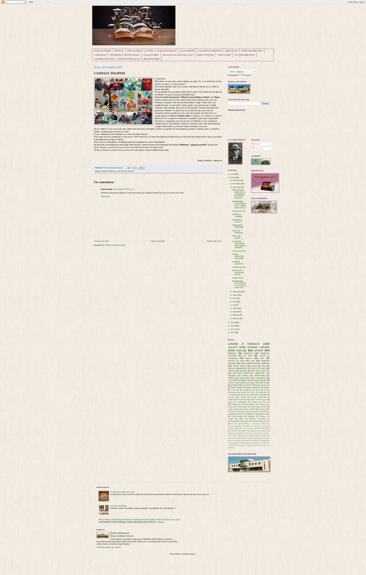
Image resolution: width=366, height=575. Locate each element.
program (257, 399)
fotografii (243, 371)
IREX (237, 428)
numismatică (248, 443)
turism (267, 421)
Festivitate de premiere (237, 221)
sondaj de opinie (245, 445)
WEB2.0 (244, 431)
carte (253, 368)
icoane (250, 421)
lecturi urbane (246, 399)
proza (265, 399)
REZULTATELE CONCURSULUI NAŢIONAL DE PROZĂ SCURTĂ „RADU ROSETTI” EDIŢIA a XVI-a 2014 (139, 520)
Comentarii (258, 148)
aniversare (262, 392)
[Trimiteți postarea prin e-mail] (128, 168)
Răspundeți (105, 196)
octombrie (237, 187)
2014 (233, 178)
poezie (247, 383)
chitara (257, 390)
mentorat (231, 443)
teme (265, 445)
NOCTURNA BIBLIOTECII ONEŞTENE (249, 373)
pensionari (256, 395)
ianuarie (236, 318)
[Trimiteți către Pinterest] (143, 167)
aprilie (235, 308)
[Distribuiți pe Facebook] (141, 167)
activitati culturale (258, 347)
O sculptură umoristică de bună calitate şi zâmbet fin (239, 244)
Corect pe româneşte (237, 232)
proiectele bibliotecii (127, 171)
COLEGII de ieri (100, 55)
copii (118, 171)
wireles (230, 447)
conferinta (245, 409)
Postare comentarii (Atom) (115, 245)
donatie (242, 421)
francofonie (248, 438)
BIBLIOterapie (233, 404)
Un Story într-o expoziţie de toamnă (238, 272)
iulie (234, 298)
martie (235, 312)
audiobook (263, 431)
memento (264, 440)
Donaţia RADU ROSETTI (166, 51)
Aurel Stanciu (235, 423)
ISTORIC (149, 51)
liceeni (246, 440)
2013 (233, 323)
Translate (247, 75)
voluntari (266, 383)
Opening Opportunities (237, 368)
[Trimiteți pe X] (138, 167)
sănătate (257, 445)
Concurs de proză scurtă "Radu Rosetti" (177, 55)
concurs (248, 358)
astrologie (253, 431)
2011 (233, 329)
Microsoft (259, 428)
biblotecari (231, 433)
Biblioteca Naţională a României (258, 414)
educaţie (231, 411)
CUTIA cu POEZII (224, 55)
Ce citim (247, 355)
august (235, 295)
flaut (240, 438)
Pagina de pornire (158, 241)
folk (237, 399)
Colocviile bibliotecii (248, 404)
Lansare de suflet (239, 251)
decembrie (237, 180)
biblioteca (232, 353)
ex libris (256, 383)
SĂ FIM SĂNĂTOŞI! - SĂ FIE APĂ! (238, 256)
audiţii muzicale (233, 409)
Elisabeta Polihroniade (254, 426)
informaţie (258, 421)
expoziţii (241, 350)
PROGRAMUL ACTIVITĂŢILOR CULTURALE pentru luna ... (239, 284)
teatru (263, 368)
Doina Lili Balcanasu (121, 533)
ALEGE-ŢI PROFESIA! (205, 55)
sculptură (254, 402)
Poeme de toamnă (236, 237)
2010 (233, 333)
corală (239, 435)
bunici (246, 433)
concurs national (234, 383)
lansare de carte (236, 361)
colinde (230, 399)
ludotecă (255, 440)
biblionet (231, 371)
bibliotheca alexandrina (257, 419)
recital (230, 402)
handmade (258, 438)
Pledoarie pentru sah (261, 385)
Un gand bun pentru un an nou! (122, 492)
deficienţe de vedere (260, 435)
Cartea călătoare (261, 423)
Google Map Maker (236, 419)
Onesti (252, 392)
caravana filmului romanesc (260, 433)
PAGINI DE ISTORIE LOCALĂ (128, 59)
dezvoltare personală (259, 409)
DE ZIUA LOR (237, 278)
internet (243, 392)
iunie (235, 302)
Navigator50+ (242, 380)
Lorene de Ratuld (248, 428)
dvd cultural (256, 371)
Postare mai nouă (101, 241)
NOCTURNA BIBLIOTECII (245, 55)
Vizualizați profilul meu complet (109, 547)
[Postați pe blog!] (135, 167)
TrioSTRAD (234, 431)
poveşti (257, 443)
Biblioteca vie (247, 423)
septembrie (237, 292)
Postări (257, 144)
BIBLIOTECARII (232, 51)
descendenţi (232, 438)
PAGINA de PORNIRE (102, 51)
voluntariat (232, 376)
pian (253, 361)
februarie (236, 315)
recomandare (241, 402)
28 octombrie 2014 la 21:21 (123, 189)
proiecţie (256, 411)
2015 (233, 174)
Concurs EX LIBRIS (151, 55)
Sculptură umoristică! (237, 263)
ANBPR (231, 378)
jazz (248, 395)
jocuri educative (235, 440)
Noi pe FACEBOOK (187, 51)
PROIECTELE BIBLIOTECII (252, 51)
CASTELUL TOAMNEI (237, 215)
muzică (242, 378)
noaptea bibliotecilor (253, 388)
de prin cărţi (247, 435)
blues (239, 433)
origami (266, 388)
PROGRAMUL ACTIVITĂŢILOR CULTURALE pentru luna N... (239, 205)
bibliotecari (248, 353)
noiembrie (237, 184)
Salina (267, 428)
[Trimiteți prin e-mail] (132, 167)
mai (234, 305)
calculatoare (247, 390)
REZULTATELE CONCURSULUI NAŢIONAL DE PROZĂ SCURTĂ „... (239, 194)
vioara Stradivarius (257, 378)
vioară (230, 380)
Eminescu (262, 416)
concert (232, 347)
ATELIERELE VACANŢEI (103, 59)
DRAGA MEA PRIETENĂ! (237, 226)
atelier (243, 363)
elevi (267, 371)
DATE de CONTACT (135, 51)
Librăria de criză (243, 385)
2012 (233, 326)
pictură (259, 350)
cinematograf (232, 421)
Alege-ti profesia (239, 366)
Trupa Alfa (235, 390)
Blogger (193, 554)
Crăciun (245, 376)
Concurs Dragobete (235, 426)
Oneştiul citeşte (241, 407)
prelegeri (247, 411)
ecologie (231, 395)
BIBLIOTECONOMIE (151, 59)
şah (232, 385)
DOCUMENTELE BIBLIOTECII (210, 51)
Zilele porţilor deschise (259, 407)
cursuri (233, 388)
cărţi (263, 366)
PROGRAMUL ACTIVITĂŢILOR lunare (125, 55)
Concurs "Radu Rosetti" (237, 397)
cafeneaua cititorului (259, 380)
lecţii (238, 411)
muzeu (239, 443)
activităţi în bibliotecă (109, 171)
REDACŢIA (119, 51)
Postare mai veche (214, 241)
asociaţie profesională (258, 397)
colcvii (232, 435)
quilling (264, 395)
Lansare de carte (238, 211)
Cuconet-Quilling (237, 416)
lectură (254, 366)
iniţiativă (266, 438)
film (240, 388)
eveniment (240, 395)
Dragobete (251, 416)
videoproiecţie (259, 376)
